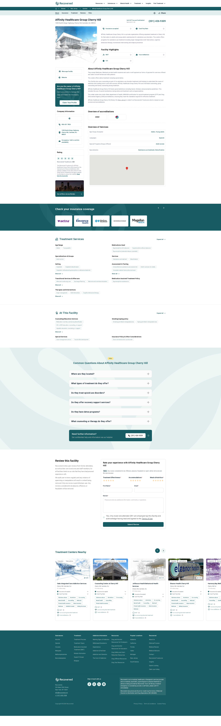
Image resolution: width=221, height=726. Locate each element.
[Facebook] (89, 684)
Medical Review (154, 647)
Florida (132, 647)
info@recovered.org (61, 692)
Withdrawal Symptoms (100, 643)
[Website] (69, 118)
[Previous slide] (158, 208)
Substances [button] (111, 3)
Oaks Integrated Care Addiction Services (72, 583)
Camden (85, 8)
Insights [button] (148, 3)
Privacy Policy (138, 704)
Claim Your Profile (70, 103)
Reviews (83, 13)
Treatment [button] (137, 3)
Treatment (74, 13)
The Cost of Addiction (99, 658)
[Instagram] (94, 684)
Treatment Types (79, 643)
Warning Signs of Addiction (101, 639)
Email (136, 486)
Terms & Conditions (150, 704)
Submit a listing (153, 665)
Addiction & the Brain (99, 651)
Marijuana (58, 651)
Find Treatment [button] (158, 3)
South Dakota (134, 662)
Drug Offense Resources (119, 659)
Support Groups (79, 657)
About (57, 13)
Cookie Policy (161, 704)
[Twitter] (99, 684)
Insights (151, 662)
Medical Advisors (154, 651)
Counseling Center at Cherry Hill (106, 583)
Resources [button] (99, 3)
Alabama (133, 639)
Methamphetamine (61, 654)
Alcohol (57, 639)
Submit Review (133, 524)
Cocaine (57, 647)
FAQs (90, 13)
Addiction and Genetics (100, 654)
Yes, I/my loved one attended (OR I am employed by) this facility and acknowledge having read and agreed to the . (133, 517)
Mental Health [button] (124, 3)
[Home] (56, 8)
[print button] (154, 13)
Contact (151, 654)
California (133, 643)
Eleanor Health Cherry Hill (179, 583)
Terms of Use (147, 519)
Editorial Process (154, 643)
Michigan (133, 654)
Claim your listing (154, 669)
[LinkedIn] (104, 684)
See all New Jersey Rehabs (66, 194)
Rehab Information (80, 653)
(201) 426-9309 (137, 436)
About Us (152, 639)
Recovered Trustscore (156, 658)
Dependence (97, 647)
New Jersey (74, 8)
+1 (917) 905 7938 (61, 695)
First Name (106, 486)
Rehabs (63, 8)
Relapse (76, 661)
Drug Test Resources (118, 662)
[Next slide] (164, 208)
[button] (132, 22)
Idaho (132, 651)
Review (105, 496)
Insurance (65, 13)
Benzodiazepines (60, 658)
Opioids (57, 643)
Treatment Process (80, 639)
